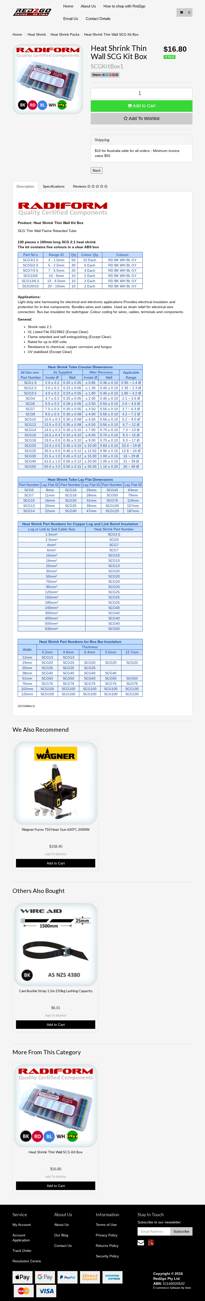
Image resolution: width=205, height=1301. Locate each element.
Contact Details (98, 18)
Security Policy (107, 1256)
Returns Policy (107, 1246)
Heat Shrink (37, 34)
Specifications (53, 186)
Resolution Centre (26, 1261)
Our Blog (61, 1235)
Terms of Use (106, 1225)
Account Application (21, 1237)
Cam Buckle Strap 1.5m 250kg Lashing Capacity (55, 991)
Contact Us (63, 1246)
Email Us (70, 18)
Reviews (80, 186)
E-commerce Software (166, 1287)
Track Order (22, 1251)
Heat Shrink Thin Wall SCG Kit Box (111, 34)
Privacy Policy (107, 1235)
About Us (88, 6)
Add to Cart (144, 105)
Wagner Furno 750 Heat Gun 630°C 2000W (56, 829)
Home (68, 6)
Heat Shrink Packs (65, 34)
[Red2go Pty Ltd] (32, 12)
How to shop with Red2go (124, 6)
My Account (21, 1225)
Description (25, 186)
